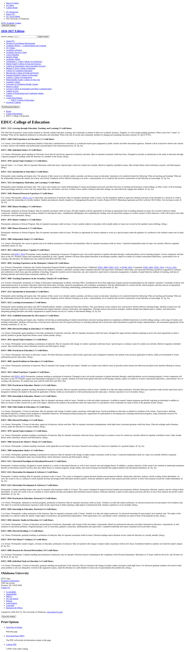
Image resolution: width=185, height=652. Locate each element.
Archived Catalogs (13, 102)
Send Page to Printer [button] (14, 627)
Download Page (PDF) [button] (15, 636)
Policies (9, 96)
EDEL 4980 (103, 267)
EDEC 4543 (159, 267)
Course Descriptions (14, 98)
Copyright (10, 605)
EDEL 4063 (148, 267)
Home (8, 111)
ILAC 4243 (171, 267)
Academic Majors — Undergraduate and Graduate (26, 46)
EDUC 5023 (20, 254)
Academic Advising (14, 50)
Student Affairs (12, 57)
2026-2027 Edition (12, 31)
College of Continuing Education (19, 71)
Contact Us (5, 587)
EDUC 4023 (20, 376)
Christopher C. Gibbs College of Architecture (24, 61)
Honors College (12, 86)
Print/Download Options (10, 107)
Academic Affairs (13, 59)
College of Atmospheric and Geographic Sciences (26, 66)
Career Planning (12, 55)
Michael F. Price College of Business (20, 68)
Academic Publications (10, 581)
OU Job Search (12, 599)
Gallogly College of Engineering (19, 77)
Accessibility (11, 592)
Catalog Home (12, 8)
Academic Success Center (16, 52)
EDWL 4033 (127, 267)
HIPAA (9, 596)
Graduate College (13, 82)
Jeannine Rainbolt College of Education (22, 75)
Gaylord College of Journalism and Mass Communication (29, 89)
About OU (10, 41)
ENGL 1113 (27, 198)
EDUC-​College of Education (22, 100)
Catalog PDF (11, 644)
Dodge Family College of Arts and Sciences (23, 64)
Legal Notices (11, 603)
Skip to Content (12, 3)
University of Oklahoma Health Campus (22, 84)
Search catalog (7, 36)
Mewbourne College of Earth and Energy (22, 73)
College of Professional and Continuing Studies (25, 93)
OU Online (10, 48)
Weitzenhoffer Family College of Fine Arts (23, 80)
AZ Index (10, 5)
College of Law (12, 91)
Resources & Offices (14, 608)
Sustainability (11, 594)
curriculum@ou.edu (55, 612)
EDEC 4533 (114, 267)
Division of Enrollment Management (20, 43)
